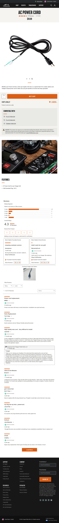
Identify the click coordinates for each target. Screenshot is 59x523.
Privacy (51, 495)
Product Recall (6, 478)
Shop (17, 5)
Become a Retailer (23, 492)
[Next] (29, 79)
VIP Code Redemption (7, 504)
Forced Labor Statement (24, 473)
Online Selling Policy (7, 499)
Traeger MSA (5, 502)
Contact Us (22, 464)
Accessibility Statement (24, 476)
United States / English (51, 1)
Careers (21, 466)
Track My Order (6, 468)
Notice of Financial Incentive (25, 478)
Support (41, 5)
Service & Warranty (6, 490)
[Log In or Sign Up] (54, 5)
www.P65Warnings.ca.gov (32, 132)
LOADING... (54, 102)
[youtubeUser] (51, 500)
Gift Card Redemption (7, 507)
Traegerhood (32, 5)
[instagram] (46, 500)
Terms (47, 495)
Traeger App (5, 476)
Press (21, 468)
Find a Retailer (22, 487)
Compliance (22, 481)
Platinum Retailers (23, 490)
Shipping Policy (6, 497)
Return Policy (5, 492)
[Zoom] (32, 79)
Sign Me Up (45, 479)
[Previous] (27, 79)
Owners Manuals (6, 471)
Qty (4, 95)
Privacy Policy (5, 494)
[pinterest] (49, 500)
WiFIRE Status (5, 473)
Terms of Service (6, 487)
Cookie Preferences (50, 518)
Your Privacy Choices (53, 520)
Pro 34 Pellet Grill (10, 120)
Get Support (5, 464)
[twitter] (40, 500)
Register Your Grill (6, 466)
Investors (21, 471)
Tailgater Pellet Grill (11, 123)
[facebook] (43, 500)
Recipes (23, 5)
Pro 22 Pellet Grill (10, 116)
